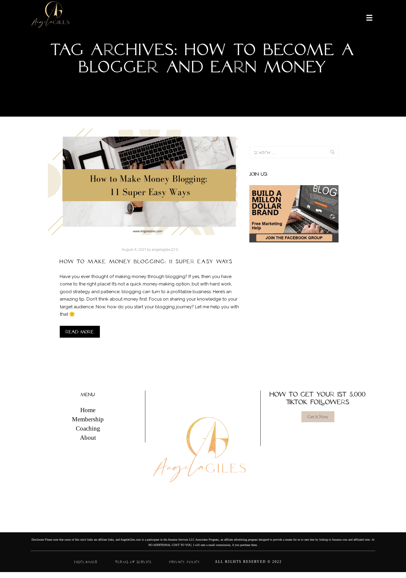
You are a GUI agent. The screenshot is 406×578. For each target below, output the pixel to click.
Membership (88, 419)
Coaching (88, 428)
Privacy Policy (184, 562)
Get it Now (317, 416)
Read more (80, 331)
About (88, 437)
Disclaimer (86, 562)
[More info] (365, 17)
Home (87, 410)
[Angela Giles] (51, 17)
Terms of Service (133, 562)
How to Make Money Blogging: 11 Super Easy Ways (146, 261)
